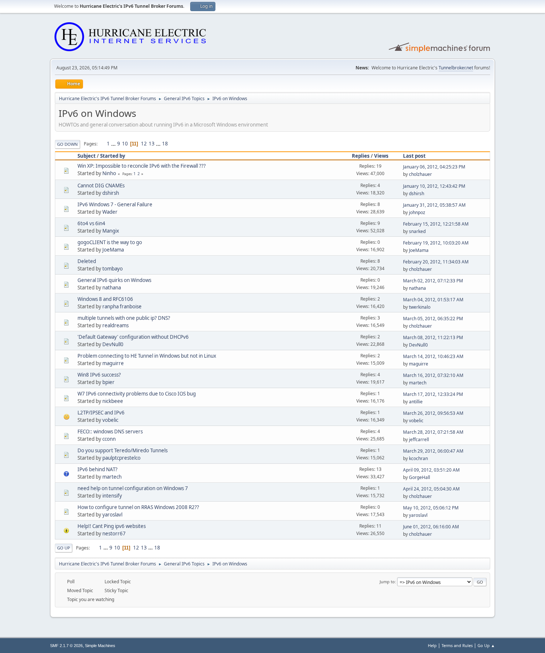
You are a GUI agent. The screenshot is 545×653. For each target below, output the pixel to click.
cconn (109, 439)
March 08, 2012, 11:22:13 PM (433, 337)
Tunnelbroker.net (456, 68)
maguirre (113, 363)
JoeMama (113, 249)
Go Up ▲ (486, 645)
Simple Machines (100, 645)
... (114, 143)
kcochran (418, 458)
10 (125, 143)
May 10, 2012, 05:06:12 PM (431, 508)
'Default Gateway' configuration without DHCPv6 (133, 337)
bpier (108, 382)
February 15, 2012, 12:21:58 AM (436, 224)
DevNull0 (112, 344)
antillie (416, 401)
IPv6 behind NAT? (97, 469)
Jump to (387, 581)
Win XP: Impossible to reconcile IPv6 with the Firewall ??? (141, 166)
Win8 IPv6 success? (99, 374)
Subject (86, 155)
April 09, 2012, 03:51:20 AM (431, 470)
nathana (111, 287)
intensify (112, 495)
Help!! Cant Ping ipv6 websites (111, 526)
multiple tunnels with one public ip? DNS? (123, 318)
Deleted (86, 261)
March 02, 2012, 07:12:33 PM (433, 281)
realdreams (115, 325)
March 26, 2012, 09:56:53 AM (433, 413)
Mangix (110, 230)
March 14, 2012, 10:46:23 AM (433, 356)
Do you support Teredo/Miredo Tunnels (122, 450)
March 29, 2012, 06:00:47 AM (433, 451)
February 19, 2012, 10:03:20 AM (436, 243)
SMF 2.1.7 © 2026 (66, 645)
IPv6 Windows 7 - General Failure (114, 204)
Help (432, 645)
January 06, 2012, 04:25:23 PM (434, 167)
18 (165, 143)
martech (417, 383)
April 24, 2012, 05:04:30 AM (431, 489)
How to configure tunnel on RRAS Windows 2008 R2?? (138, 507)
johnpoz (417, 212)
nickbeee (112, 401)
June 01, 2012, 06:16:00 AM (431, 527)
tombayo (112, 268)
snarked (417, 231)
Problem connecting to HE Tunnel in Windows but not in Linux (146, 355)
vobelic (110, 420)
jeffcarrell (419, 439)
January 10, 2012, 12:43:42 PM (434, 186)
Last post (414, 155)
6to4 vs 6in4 (91, 223)
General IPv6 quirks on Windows (114, 280)
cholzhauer (420, 174)
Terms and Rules (457, 645)
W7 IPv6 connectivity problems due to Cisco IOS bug (136, 393)
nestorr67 (114, 533)
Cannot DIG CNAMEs (101, 185)
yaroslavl (112, 514)
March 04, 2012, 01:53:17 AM (433, 299)
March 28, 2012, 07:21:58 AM (433, 432)
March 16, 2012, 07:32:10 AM (433, 375)
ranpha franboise (122, 306)
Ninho (109, 173)
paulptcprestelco (121, 458)
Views (381, 155)
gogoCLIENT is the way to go (109, 242)
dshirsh (110, 193)
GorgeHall (419, 477)
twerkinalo (419, 307)
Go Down (67, 144)
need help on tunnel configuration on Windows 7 (132, 488)
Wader (110, 212)
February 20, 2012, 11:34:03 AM (436, 262)
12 (144, 143)
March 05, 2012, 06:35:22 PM (433, 318)
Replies (361, 155)
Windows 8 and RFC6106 (105, 299)
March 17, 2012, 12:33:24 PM (433, 394)
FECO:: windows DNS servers (110, 431)
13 (152, 143)
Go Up (63, 548)
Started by (112, 155)
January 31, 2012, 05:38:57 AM (434, 205)
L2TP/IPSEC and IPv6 (101, 412)
